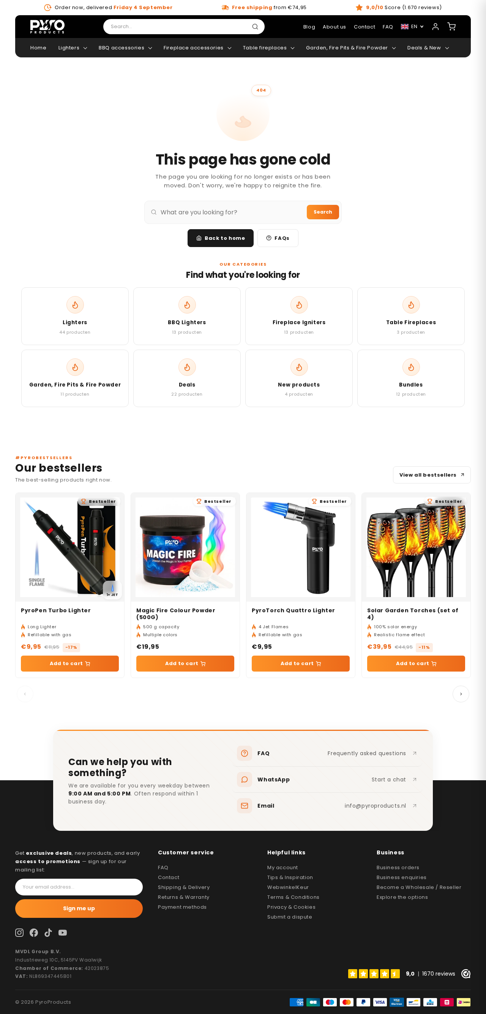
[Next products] (461, 694)
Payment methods (182, 907)
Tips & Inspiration (290, 877)
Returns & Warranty (184, 897)
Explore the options (402, 897)
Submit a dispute (289, 917)
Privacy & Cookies (291, 907)
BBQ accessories (121, 47)
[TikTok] (48, 932)
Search (323, 212)
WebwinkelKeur (288, 887)
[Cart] (451, 26)
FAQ (163, 867)
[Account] (435, 26)
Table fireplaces (265, 47)
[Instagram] (19, 932)
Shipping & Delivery (184, 887)
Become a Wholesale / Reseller (419, 887)
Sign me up (79, 908)
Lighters (68, 47)
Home (38, 47)
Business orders (398, 867)
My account (282, 867)
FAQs (282, 238)
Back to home (225, 238)
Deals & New (424, 47)
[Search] (257, 26)
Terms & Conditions (293, 897)
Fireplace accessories (194, 47)
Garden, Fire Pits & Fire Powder (347, 47)
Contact (364, 26)
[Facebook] (34, 932)
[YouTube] (62, 932)
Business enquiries (402, 877)
